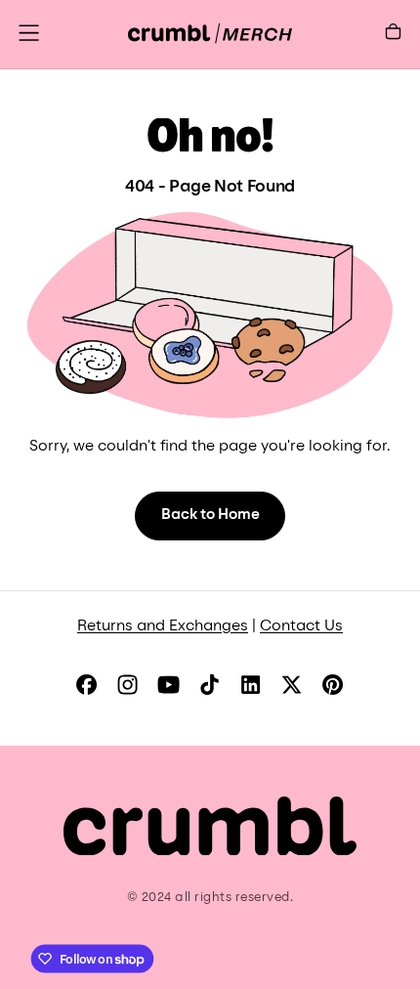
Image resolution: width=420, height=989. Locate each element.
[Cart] (393, 36)
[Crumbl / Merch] (210, 826)
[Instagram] (127, 684)
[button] (29, 33)
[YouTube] (168, 684)
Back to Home (210, 516)
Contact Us (301, 627)
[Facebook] (86, 684)
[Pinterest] (332, 684)
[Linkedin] (250, 684)
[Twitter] (291, 684)
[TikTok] (209, 684)
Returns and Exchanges (162, 627)
